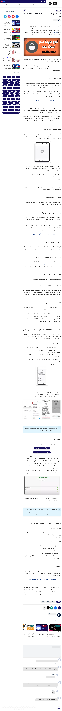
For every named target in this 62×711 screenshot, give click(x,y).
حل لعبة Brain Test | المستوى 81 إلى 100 (7, 59)
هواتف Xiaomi (54, 32)
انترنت (9, 79)
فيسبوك (12, 96)
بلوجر (12, 82)
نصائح (12, 107)
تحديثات (6, 82)
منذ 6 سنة (8, 28)
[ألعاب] (25, 706)
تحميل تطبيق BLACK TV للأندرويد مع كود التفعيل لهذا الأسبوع (7, 46)
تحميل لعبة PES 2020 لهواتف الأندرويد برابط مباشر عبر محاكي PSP (7, 67)
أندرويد (32, 4)
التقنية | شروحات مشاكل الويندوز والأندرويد (44, 708)
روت (14, 90)
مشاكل (36, 4)
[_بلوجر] (20, 709)
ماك (9, 98)
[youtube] (13, 16)
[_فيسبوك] (20, 706)
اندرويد (4, 79)
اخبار (4, 77)
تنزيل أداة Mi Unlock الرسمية (42, 448)
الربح (18, 79)
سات (10, 90)
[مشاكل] (32, 706)
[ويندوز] (27, 706)
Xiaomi (43, 601)
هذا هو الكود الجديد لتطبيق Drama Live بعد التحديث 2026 (42, 635)
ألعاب (25, 4)
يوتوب (18, 112)
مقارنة (5, 104)
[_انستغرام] (13, 706)
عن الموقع (43, 1)
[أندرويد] (30, 706)
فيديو (18, 96)
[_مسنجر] (15, 706)
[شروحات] (35, 706)
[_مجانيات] (15, 709)
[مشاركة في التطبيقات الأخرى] (44, 607)
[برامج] (8, 706)
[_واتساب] (18, 706)
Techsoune (56, 20)
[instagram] (2, 1)
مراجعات (11, 101)
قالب (6, 96)
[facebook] (4, 1)
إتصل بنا (22, 1)
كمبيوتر (13, 98)
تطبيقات (21, 4)
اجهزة (9, 77)
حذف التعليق (53, 679)
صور (13, 93)
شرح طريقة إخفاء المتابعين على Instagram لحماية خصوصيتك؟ (55, 635)
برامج (15, 4)
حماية (18, 90)
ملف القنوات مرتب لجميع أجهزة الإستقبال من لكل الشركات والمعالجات (7, 38)
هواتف (48, 601)
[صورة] (16, 23)
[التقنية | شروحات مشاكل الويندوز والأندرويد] (53, 3)
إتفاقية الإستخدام (28, 1)
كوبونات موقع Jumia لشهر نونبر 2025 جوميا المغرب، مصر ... (29, 635)
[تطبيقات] (22, 706)
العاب (14, 79)
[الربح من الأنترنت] (6, 706)
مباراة (4, 98)
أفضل (18, 77)
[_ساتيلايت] (18, 709)
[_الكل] (10, 706)
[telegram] (5, 16)
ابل (13, 77)
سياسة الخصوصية (36, 1)
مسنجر (17, 104)
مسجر (5, 101)
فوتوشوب (6, 93)
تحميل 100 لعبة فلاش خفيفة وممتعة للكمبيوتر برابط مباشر (7, 31)
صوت (18, 93)
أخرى (4, 4)
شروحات (41, 4)
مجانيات (17, 101)
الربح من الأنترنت (9, 4)
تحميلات (17, 85)
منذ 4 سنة (8, 64)
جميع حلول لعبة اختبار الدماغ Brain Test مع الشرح (7, 53)
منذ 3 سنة (8, 35)
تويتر (5, 85)
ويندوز (28, 4)
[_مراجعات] (22, 709)
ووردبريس (11, 109)
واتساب (17, 109)
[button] (55, 607)
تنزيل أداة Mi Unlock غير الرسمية (42, 452)
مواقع (18, 107)
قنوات (18, 98)
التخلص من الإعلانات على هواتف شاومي (41, 264)
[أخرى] (3, 706)
